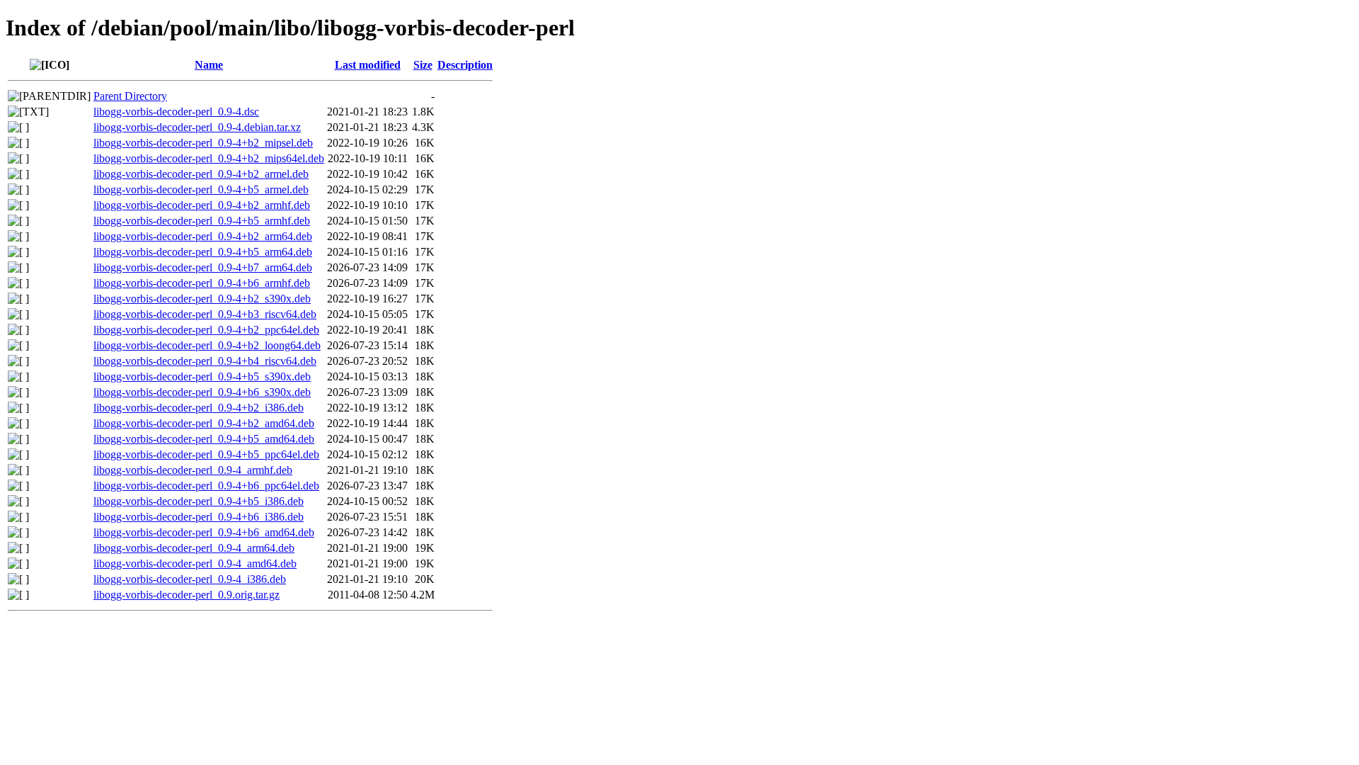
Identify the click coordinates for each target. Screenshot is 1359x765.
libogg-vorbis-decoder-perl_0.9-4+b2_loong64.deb (207, 345)
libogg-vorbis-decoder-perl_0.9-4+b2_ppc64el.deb (206, 330)
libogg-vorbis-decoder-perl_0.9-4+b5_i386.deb (198, 501)
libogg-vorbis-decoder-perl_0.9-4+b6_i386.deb (198, 517)
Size (422, 65)
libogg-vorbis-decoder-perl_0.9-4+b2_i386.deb (198, 408)
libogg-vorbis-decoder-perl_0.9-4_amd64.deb (195, 563)
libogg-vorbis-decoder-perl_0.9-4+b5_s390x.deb (202, 376)
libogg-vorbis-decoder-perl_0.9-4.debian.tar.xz (197, 127)
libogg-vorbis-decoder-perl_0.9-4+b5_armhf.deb (201, 221)
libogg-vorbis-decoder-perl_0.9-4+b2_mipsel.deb (203, 143)
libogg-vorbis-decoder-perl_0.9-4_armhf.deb (192, 470)
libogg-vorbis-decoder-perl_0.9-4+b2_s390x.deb (202, 299)
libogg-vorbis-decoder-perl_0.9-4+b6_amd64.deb (203, 532)
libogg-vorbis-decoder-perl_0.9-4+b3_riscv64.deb (204, 314)
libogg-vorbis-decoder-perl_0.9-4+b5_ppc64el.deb (206, 454)
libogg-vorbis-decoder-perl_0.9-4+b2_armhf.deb (201, 205)
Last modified (368, 65)
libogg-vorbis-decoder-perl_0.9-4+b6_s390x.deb (202, 392)
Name (209, 65)
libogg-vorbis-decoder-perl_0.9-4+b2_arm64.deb (202, 236)
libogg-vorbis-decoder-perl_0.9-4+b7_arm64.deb (202, 267)
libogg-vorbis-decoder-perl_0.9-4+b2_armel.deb (201, 174)
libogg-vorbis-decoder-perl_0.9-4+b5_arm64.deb (202, 252)
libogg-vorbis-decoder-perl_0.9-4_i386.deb (189, 579)
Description (465, 65)
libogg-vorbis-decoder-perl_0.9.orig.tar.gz (186, 595)
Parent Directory (130, 96)
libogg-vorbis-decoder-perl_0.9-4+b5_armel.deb (201, 189)
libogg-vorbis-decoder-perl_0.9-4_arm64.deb (193, 548)
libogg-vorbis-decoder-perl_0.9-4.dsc (176, 112)
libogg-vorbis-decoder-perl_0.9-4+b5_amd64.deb (203, 439)
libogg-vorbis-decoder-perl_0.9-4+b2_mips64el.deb (208, 158)
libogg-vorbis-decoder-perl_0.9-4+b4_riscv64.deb (204, 361)
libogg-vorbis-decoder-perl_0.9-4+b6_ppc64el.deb (206, 486)
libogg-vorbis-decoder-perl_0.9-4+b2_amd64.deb (203, 423)
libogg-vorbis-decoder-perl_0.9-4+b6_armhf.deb (201, 283)
